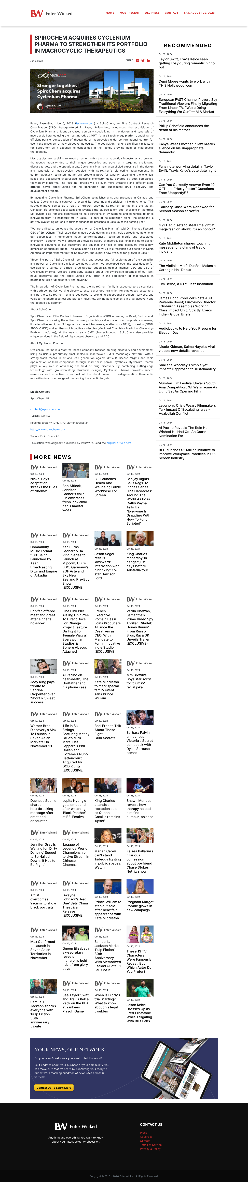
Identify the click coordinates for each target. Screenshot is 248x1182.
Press (143, 1132)
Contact (145, 1140)
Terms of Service (151, 1144)
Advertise (146, 1136)
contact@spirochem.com (46, 409)
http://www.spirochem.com (47, 429)
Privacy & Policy (150, 1148)
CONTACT (171, 12)
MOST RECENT (130, 12)
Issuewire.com (85, 123)
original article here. (119, 443)
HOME (110, 12)
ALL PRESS (152, 12)
